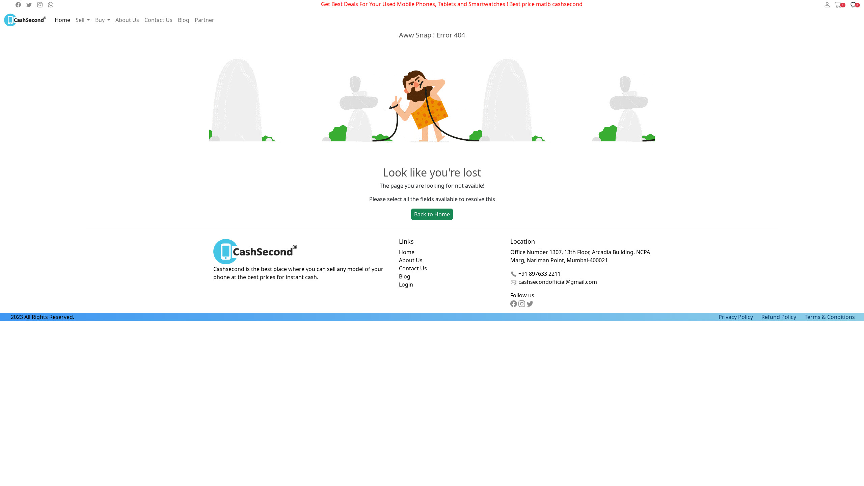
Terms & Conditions (830, 317)
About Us (127, 20)
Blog (183, 20)
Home (62, 20)
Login (406, 284)
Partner (204, 20)
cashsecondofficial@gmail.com (557, 282)
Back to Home (432, 214)
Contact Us (158, 20)
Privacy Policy (736, 317)
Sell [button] (81, 20)
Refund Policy (778, 317)
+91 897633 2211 (539, 273)
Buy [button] (100, 20)
